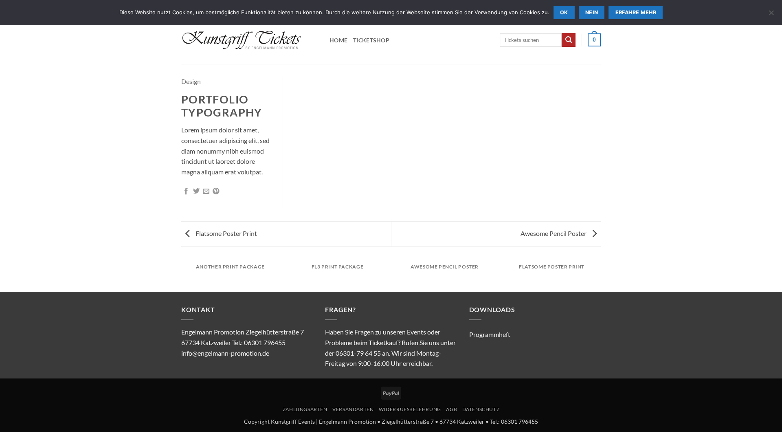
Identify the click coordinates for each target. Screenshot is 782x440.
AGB (451, 409)
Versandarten (352, 409)
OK (564, 12)
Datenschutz (481, 409)
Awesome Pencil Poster (554, 233)
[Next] (601, 274)
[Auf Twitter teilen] (196, 191)
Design (191, 81)
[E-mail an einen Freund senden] (206, 191)
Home (338, 40)
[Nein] (771, 15)
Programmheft (489, 334)
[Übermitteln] (569, 40)
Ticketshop (371, 40)
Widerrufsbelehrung (410, 409)
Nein (591, 12)
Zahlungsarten (305, 409)
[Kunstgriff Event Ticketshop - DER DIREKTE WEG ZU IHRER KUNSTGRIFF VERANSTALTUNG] (249, 40)
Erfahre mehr (636, 12)
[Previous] (181, 274)
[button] (594, 40)
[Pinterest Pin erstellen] (216, 191)
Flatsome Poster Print (225, 233)
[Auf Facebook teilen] (186, 191)
